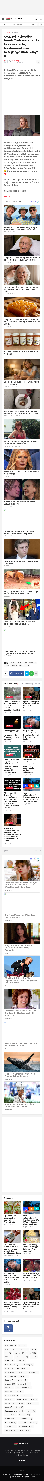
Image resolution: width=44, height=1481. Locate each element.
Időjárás (9, 1372)
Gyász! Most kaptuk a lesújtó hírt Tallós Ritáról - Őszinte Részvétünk (31, 705)
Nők (20, 665)
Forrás (7, 196)
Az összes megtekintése (30, 684)
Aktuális (15, 32)
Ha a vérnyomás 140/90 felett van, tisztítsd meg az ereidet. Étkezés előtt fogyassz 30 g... (12, 1249)
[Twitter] (27, 673)
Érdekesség (21, 1357)
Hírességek (32, 663)
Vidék (22, 1423)
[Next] (41, 24)
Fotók (19, 663)
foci (33, 1357)
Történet (27, 665)
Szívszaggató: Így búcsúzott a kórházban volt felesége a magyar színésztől (11, 735)
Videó (33, 1423)
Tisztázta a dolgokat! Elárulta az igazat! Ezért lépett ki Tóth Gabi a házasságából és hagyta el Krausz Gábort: (12, 834)
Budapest (23, 1349)
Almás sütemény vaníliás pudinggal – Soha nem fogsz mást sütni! (31, 1248)
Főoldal (7, 32)
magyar (10, 1384)
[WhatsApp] (31, 673)
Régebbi (37, 851)
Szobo (19, 1407)
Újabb (5, 851)
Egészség (19, 1353)
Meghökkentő (23, 1388)
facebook (22, 1460)
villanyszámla (26, 1426)
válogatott (10, 1423)
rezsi (34, 1399)
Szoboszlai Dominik (14, 1411)
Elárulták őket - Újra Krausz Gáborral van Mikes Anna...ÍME (20, 25)
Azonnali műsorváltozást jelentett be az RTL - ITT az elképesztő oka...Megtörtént (31, 797)
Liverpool (21, 1380)
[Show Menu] (3, 19)
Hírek (25, 663)
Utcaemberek (25, 1419)
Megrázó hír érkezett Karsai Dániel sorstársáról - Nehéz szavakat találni (31, 735)
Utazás (9, 1419)
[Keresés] (41, 19)
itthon (7, 665)
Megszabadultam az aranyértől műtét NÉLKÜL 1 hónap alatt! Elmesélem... (12, 1306)
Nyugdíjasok (11, 1396)
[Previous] (38, 24)
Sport (8, 1407)
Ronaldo (9, 1403)
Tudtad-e (24, 1415)
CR (33, 1349)
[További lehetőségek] (36, 673)
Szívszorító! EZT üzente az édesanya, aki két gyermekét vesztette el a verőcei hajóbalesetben (30, 766)
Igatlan (21, 1372)
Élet (32, 1353)
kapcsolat (14, 665)
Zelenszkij (10, 1430)
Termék (31, 1411)
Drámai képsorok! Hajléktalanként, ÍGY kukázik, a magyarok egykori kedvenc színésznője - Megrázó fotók (11, 766)
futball (20, 1361)
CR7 (8, 1353)
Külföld (24, 1376)
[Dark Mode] (36, 19)
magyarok (24, 1384)
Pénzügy (26, 1396)
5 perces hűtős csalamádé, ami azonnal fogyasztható (10, 1219)
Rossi (20, 1403)
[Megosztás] (38, 62)
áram (22, 1345)
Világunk (10, 1426)
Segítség (32, 1403)
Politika (9, 1399)
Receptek (22, 1399)
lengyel (9, 1380)
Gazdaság (28, 1365)
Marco (9, 1388)
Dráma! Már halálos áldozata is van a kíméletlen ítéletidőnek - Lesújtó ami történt (12, 706)
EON (8, 1357)
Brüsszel (9, 1349)
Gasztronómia (12, 1365)
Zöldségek (24, 1430)
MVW (8, 1392)
